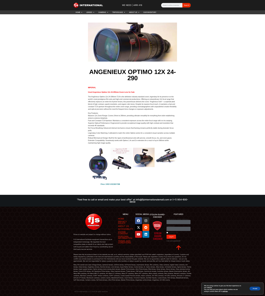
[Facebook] (138, 220)
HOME (78, 12)
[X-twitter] (138, 227)
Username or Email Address (177, 219)
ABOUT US (133, 12)
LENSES (89, 12)
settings (225, 291)
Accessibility (125, 229)
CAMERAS (102, 12)
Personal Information (125, 237)
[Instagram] (145, 220)
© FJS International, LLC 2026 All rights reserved (91, 291)
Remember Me (173, 233)
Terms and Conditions (124, 242)
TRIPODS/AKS (117, 12)
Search (186, 5)
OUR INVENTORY (149, 12)
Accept (255, 288)
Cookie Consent (123, 233)
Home (121, 218)
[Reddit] (145, 227)
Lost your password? (173, 241)
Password (170, 226)
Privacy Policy (122, 222)
